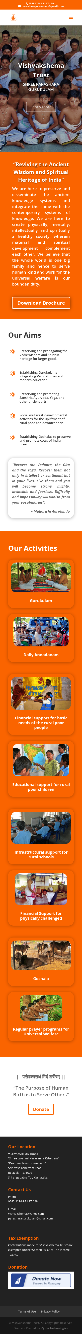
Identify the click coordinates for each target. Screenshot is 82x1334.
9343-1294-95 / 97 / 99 (23, 1201)
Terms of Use (27, 1311)
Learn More (41, 107)
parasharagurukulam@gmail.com (30, 1218)
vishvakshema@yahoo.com (26, 1213)
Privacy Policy (50, 1311)
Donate (41, 1109)
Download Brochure (41, 302)
